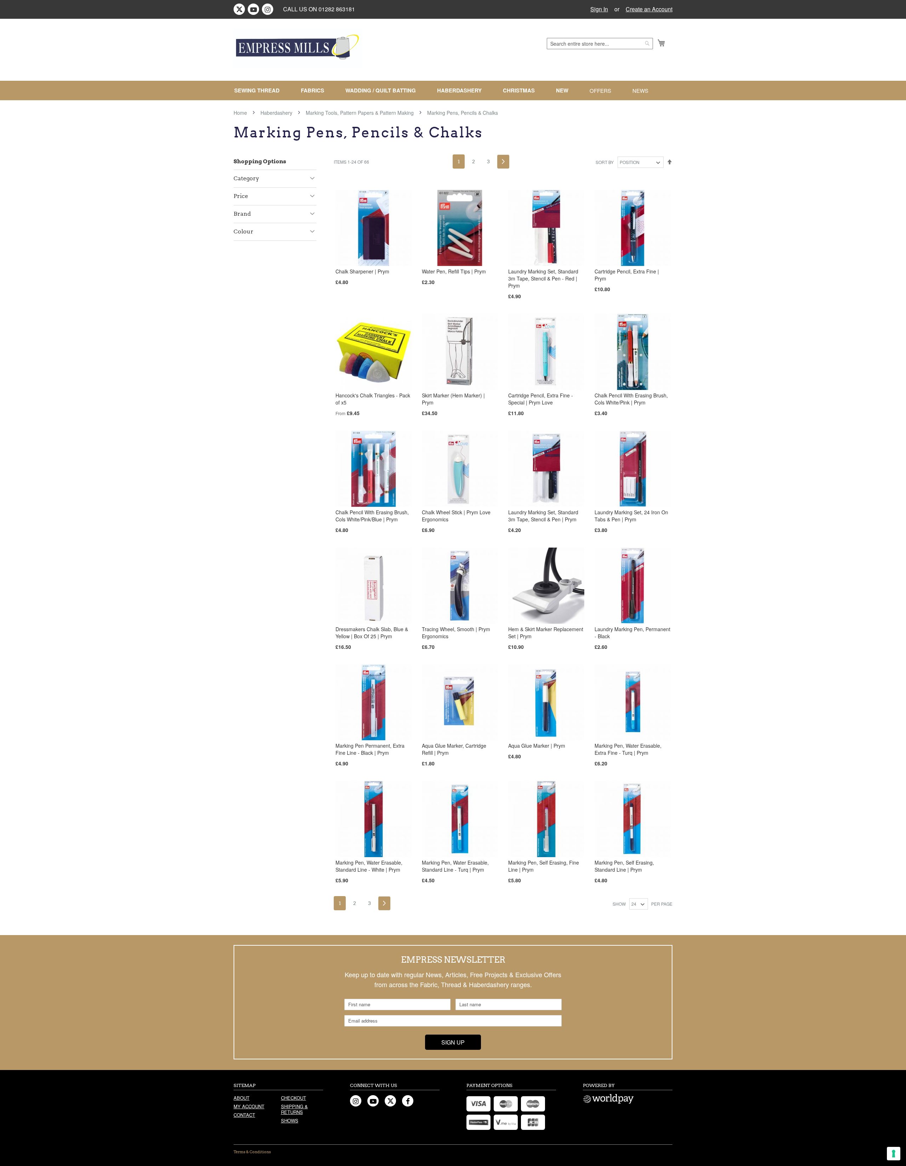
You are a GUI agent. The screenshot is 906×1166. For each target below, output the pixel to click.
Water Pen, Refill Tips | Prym (454, 271)
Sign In (599, 9)
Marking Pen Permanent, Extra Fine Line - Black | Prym (370, 749)
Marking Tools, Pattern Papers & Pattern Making (360, 112)
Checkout (293, 1097)
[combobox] (600, 43)
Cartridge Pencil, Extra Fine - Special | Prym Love (540, 399)
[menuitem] (259, 90)
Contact (244, 1114)
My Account (249, 1106)
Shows (289, 1120)
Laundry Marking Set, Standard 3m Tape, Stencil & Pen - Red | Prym (543, 278)
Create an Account (649, 9)
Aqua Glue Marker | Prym (536, 745)
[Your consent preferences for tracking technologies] (893, 1153)
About (242, 1097)
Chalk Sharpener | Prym (362, 271)
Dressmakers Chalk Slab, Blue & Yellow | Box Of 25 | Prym (372, 633)
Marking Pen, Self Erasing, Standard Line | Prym (624, 866)
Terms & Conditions (252, 1151)
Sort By (605, 162)
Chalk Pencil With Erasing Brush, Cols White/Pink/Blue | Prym (372, 516)
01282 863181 (337, 9)
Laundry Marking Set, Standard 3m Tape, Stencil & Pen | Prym (543, 516)
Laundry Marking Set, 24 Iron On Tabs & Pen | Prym (631, 516)
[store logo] (298, 48)
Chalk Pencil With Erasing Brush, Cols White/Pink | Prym (631, 399)
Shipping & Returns (294, 1109)
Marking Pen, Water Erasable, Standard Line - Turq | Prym (455, 866)
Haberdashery (277, 112)
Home (241, 112)
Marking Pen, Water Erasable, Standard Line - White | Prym (369, 866)
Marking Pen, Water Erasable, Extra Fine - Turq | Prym (628, 749)
